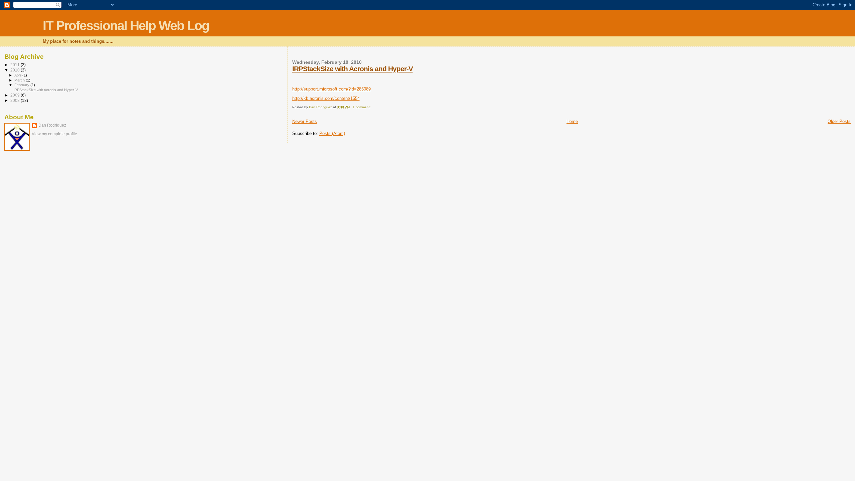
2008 (15, 100)
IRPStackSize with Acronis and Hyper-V (352, 68)
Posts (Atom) (332, 133)
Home (572, 121)
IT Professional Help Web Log (126, 25)
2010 (15, 70)
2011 (15, 64)
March (20, 80)
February (22, 85)
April (18, 75)
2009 (15, 95)
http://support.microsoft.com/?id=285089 (331, 89)
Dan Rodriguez (52, 125)
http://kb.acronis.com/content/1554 (326, 98)
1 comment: (362, 107)
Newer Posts (304, 121)
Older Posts (839, 121)
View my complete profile (54, 134)
